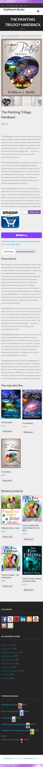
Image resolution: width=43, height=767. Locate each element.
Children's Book (7, 645)
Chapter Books (6, 667)
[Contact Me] (10, 625)
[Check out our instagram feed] (4, 625)
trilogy (17, 244)
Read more (7, 431)
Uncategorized (6, 678)
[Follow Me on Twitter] (10, 619)
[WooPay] (21, 235)
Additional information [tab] (25, 251)
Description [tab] (8, 251)
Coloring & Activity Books (10, 652)
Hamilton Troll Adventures (10, 671)
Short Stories (6, 674)
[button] (38, 42)
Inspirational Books (33, 241)
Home (3, 36)
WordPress (35, 758)
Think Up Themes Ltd (17, 758)
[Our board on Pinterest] (17, 619)
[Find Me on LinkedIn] (23, 619)
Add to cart (34, 212)
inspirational (10, 244)
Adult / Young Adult (12, 36)
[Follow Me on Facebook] (4, 619)
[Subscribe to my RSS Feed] (29, 619)
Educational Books (8, 656)
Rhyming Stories (7, 649)
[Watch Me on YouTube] (36, 619)
